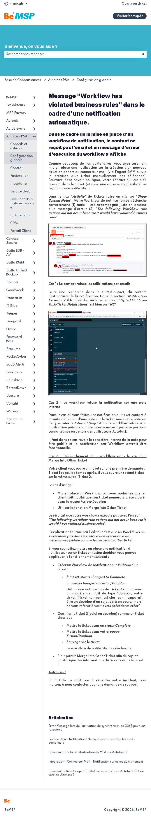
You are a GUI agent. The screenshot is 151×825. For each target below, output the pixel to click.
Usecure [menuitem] (12, 395)
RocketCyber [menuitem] (16, 356)
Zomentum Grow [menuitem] (14, 421)
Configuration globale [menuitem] (21, 158)
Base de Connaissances (22, 80)
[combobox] (72, 54)
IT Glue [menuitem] (11, 306)
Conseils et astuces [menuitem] (18, 146)
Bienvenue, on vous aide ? (31, 46)
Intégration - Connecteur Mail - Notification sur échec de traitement (95, 761)
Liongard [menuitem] (13, 321)
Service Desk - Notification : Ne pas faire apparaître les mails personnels (91, 741)
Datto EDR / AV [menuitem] (15, 253)
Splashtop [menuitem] (14, 380)
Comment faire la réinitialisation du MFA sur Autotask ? (87, 752)
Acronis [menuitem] (12, 120)
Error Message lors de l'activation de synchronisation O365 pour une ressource (96, 728)
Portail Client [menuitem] (20, 231)
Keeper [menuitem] (11, 313)
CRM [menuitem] (14, 223)
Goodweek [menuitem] (15, 290)
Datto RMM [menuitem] (15, 262)
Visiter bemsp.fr (130, 16)
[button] (34, 97)
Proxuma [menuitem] (13, 349)
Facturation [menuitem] (19, 176)
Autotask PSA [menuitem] (16, 136)
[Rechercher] (143, 54)
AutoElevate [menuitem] (15, 128)
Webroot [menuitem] (13, 411)
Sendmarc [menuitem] (14, 372)
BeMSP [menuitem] (11, 97)
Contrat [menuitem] (16, 168)
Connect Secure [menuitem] (12, 241)
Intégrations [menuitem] (20, 215)
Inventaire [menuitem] (18, 183)
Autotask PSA (58, 80)
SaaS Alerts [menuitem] (15, 364)
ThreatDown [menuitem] (16, 388)
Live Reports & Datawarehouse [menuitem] (22, 203)
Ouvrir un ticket (134, 3)
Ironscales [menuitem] (14, 298)
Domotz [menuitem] (12, 282)
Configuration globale (93, 80)
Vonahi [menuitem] (12, 403)
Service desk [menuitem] (20, 191)
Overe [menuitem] (11, 329)
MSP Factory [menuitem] (16, 113)
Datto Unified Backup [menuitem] (16, 272)
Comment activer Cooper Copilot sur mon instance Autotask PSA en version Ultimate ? (96, 773)
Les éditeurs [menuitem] (15, 105)
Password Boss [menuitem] (14, 339)
